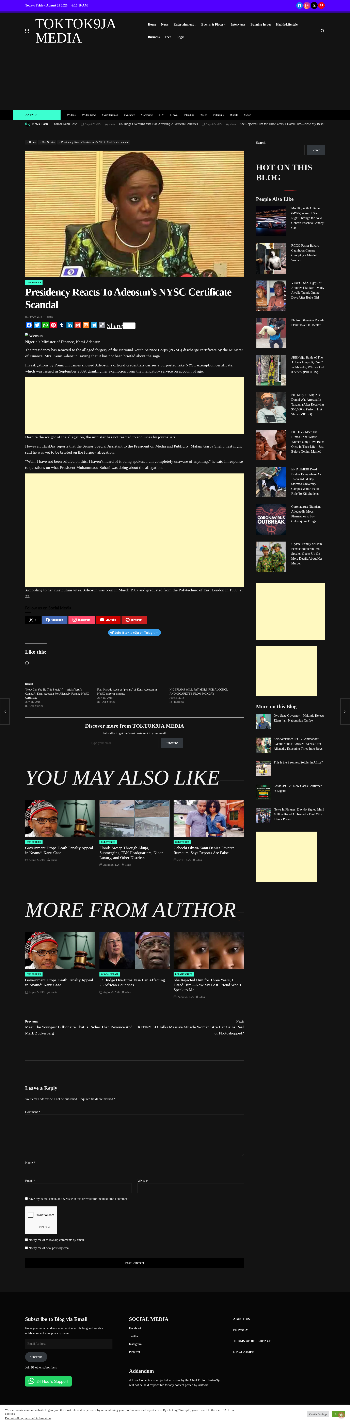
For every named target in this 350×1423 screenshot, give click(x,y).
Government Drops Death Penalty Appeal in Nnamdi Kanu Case (59, 850)
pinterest (136, 620)
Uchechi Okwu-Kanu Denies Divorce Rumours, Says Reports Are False (204, 850)
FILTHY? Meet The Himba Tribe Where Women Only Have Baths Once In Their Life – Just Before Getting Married (307, 441)
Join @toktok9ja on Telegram (136, 633)
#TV (161, 114)
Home (152, 24)
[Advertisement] (175, 79)
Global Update (109, 974)
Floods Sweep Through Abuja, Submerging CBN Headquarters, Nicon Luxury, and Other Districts (131, 853)
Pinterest (134, 1352)
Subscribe (172, 743)
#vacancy (129, 114)
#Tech (204, 114)
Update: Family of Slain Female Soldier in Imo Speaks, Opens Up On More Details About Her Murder (306, 553)
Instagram (135, 1344)
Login (180, 37)
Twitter (133, 1336)
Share (114, 325)
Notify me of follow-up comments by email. (57, 1240)
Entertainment (184, 24)
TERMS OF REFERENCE (252, 1341)
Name (30, 1162)
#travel (174, 114)
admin (62, 124)
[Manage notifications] (341, 1415)
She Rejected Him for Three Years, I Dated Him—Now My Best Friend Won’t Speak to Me (249, 124)
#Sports (234, 114)
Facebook (135, 1328)
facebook (57, 620)
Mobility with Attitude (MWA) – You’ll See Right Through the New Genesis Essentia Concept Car (307, 218)
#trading (189, 114)
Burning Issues (261, 24)
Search (261, 142)
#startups (218, 114)
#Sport (247, 114)
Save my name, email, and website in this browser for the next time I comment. (79, 1198)
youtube (111, 620)
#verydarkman (110, 114)
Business (154, 37)
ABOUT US (241, 1319)
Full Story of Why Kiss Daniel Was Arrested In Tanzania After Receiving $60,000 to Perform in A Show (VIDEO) (307, 404)
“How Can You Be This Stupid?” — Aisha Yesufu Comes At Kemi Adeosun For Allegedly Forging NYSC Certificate (57, 693)
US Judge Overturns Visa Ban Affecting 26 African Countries (108, 124)
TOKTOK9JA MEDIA (75, 31)
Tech (168, 37)
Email (30, 1180)
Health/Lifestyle (287, 24)
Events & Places (212, 24)
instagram (84, 620)
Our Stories (34, 282)
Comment (32, 1112)
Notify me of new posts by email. (50, 1248)
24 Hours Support (52, 1381)
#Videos (71, 114)
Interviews (238, 24)
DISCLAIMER (244, 1351)
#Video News (89, 114)
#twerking (147, 114)
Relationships (183, 974)
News (165, 24)
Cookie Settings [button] (318, 1414)
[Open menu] (27, 31)
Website (143, 1180)
